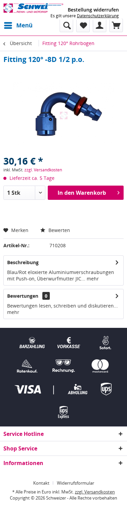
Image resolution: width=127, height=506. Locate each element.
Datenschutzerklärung (98, 16)
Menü (24, 25)
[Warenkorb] (116, 25)
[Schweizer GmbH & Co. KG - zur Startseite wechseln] (33, 9)
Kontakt (41, 483)
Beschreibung (23, 262)
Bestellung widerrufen (93, 10)
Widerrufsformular (75, 483)
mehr (92, 278)
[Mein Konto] (99, 25)
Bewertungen (22, 296)
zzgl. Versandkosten (43, 170)
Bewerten (58, 230)
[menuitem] (18, 25)
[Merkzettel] (83, 25)
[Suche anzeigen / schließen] (66, 25)
